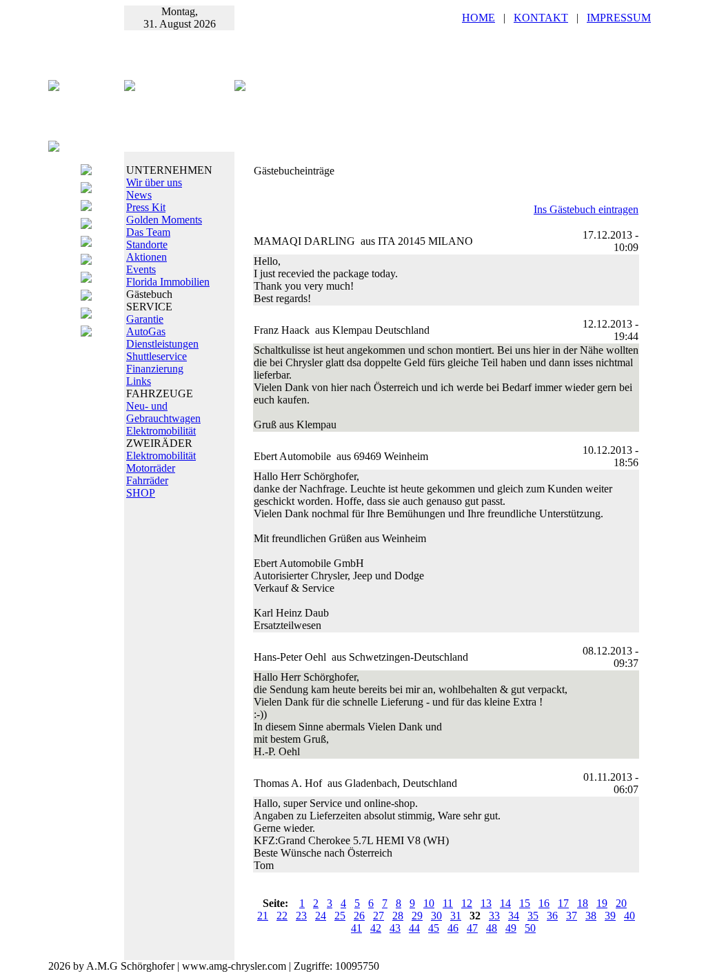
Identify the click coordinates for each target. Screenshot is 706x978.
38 (590, 915)
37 (571, 915)
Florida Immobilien (168, 282)
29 (417, 915)
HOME (478, 17)
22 (282, 915)
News (139, 195)
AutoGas (145, 331)
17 (563, 903)
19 (601, 903)
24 (320, 915)
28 (397, 915)
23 (301, 915)
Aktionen (146, 257)
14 (505, 903)
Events (141, 269)
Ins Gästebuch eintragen (586, 209)
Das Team (148, 232)
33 (494, 915)
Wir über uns (154, 182)
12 (466, 903)
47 (472, 928)
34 (513, 915)
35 (532, 915)
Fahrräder (147, 480)
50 (530, 928)
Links (138, 381)
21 (262, 915)
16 (543, 903)
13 (486, 903)
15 (524, 903)
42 (375, 928)
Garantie (144, 319)
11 (448, 903)
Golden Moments (164, 220)
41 (356, 928)
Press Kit (145, 207)
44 (414, 928)
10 (428, 903)
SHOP (140, 493)
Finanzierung (154, 369)
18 (582, 903)
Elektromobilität (161, 431)
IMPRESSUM (619, 17)
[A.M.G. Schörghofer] (239, 87)
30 (436, 915)
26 (359, 915)
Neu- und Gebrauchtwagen (163, 412)
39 (610, 915)
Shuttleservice (156, 356)
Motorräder (150, 468)
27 (378, 915)
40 (629, 915)
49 (510, 928)
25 (339, 915)
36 (552, 915)
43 (395, 928)
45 (433, 928)
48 (491, 928)
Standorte (147, 244)
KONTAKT (541, 17)
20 (621, 903)
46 (452, 928)
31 (455, 915)
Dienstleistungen (162, 344)
